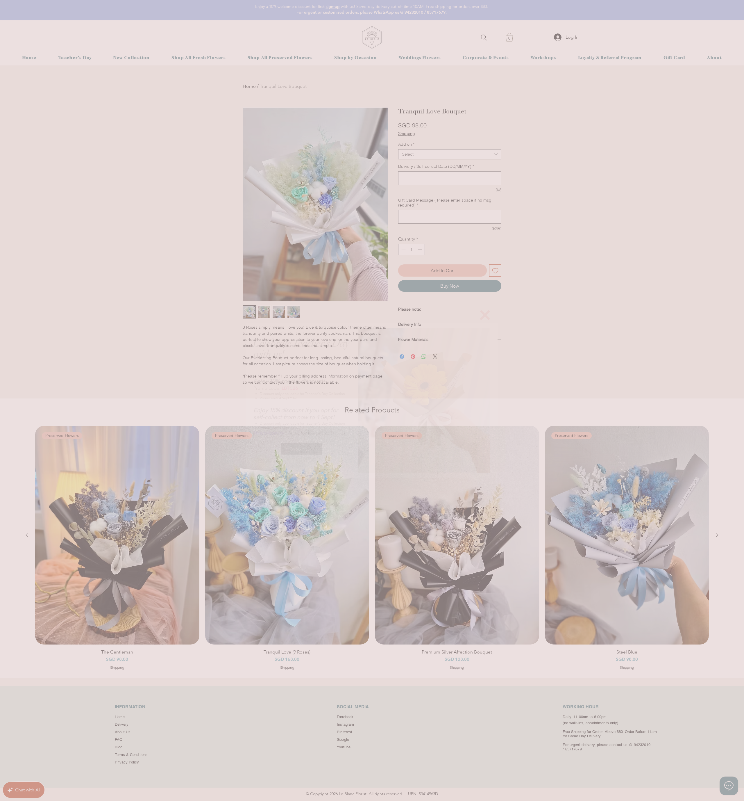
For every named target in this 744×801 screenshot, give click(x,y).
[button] (485, 315)
